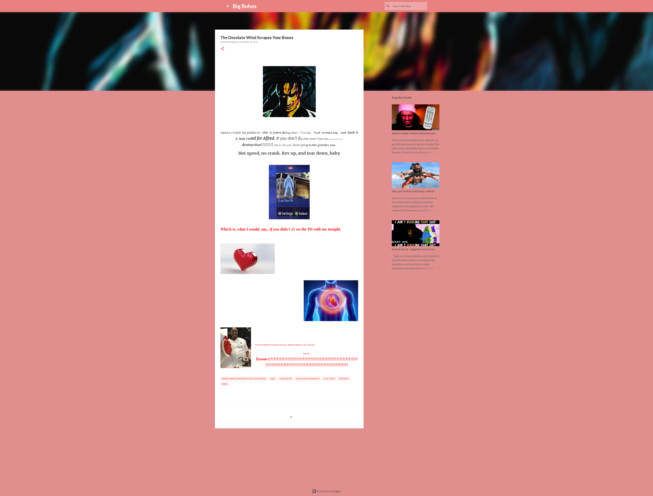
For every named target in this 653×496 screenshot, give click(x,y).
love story (329, 378)
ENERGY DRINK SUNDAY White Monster (414, 133)
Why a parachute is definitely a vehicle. (413, 191)
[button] (222, 49)
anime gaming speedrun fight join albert (244, 378)
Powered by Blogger (328, 491)
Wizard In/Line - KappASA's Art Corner (413, 249)
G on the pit (285, 378)
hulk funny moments (307, 378)
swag (225, 384)
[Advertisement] (289, 457)
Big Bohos (244, 6)
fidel (272, 378)
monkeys (344, 378)
